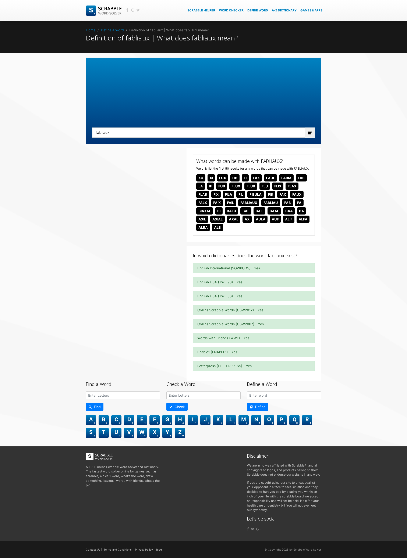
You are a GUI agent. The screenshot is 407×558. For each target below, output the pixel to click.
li (245, 178)
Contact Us (93, 549)
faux (296, 194)
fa (299, 203)
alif (288, 219)
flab (202, 194)
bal (246, 211)
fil (240, 194)
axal (233, 219)
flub (251, 186)
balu (231, 211)
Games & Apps (311, 10)
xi (211, 178)
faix (217, 203)
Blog (159, 549)
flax (292, 186)
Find (96, 407)
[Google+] (258, 529)
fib (270, 194)
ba (301, 211)
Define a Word (112, 30)
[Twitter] (252, 529)
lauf (270, 178)
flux (235, 186)
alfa (303, 219)
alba (203, 227)
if (210, 186)
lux (222, 178)
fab (287, 203)
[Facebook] (248, 529)
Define (259, 407)
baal (274, 211)
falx (202, 203)
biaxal (204, 211)
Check (179, 407)
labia (286, 178)
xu (200, 178)
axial (217, 219)
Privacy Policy (144, 549)
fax (282, 194)
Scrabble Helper (201, 10)
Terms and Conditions (118, 549)
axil (202, 219)
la (200, 186)
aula (260, 219)
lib (234, 178)
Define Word (257, 10)
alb (217, 227)
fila (228, 194)
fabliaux (248, 203)
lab (301, 178)
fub (221, 186)
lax (256, 178)
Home (90, 30)
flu (265, 186)
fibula (255, 194)
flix (277, 186)
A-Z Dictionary (284, 10)
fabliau (270, 203)
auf (275, 219)
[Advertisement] (203, 95)
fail (230, 203)
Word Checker (231, 10)
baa (289, 211)
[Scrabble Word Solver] (104, 10)
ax (247, 219)
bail (259, 211)
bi (218, 211)
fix (216, 194)
